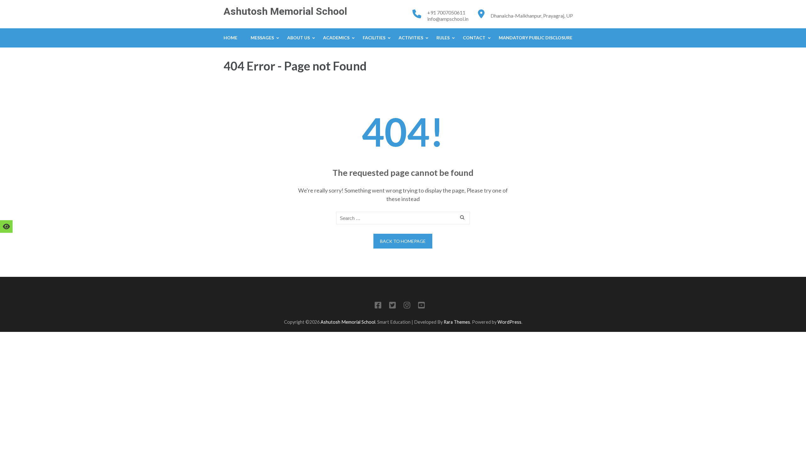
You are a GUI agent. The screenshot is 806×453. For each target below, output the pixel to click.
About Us (298, 37)
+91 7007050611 (446, 12)
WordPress (509, 322)
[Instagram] (407, 306)
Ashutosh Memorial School (285, 11)
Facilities (374, 37)
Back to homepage (403, 241)
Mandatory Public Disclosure (535, 37)
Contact (474, 37)
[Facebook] (378, 306)
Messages (262, 37)
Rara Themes (457, 322)
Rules (443, 37)
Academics (336, 37)
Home (230, 37)
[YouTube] (421, 306)
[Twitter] (392, 306)
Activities (411, 37)
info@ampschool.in (447, 19)
